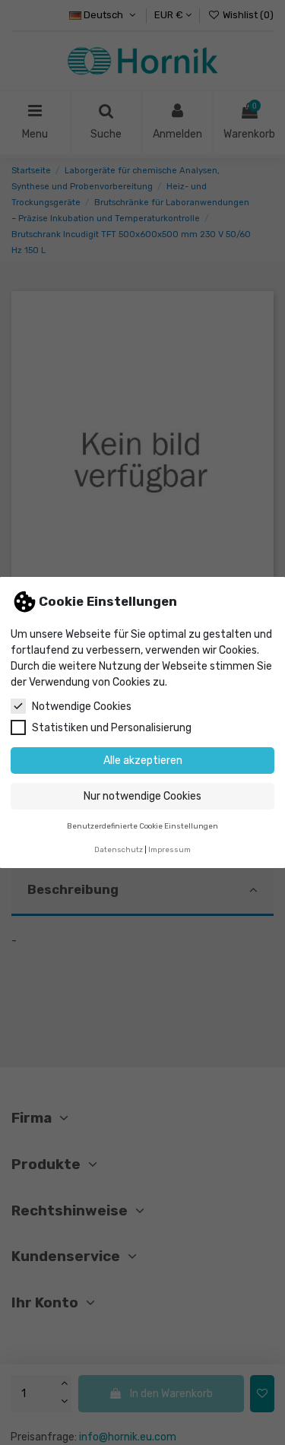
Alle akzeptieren (142, 760)
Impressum (169, 849)
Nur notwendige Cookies (142, 796)
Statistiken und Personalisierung (112, 727)
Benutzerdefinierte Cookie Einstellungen (142, 826)
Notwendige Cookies (81, 706)
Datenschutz (118, 849)
